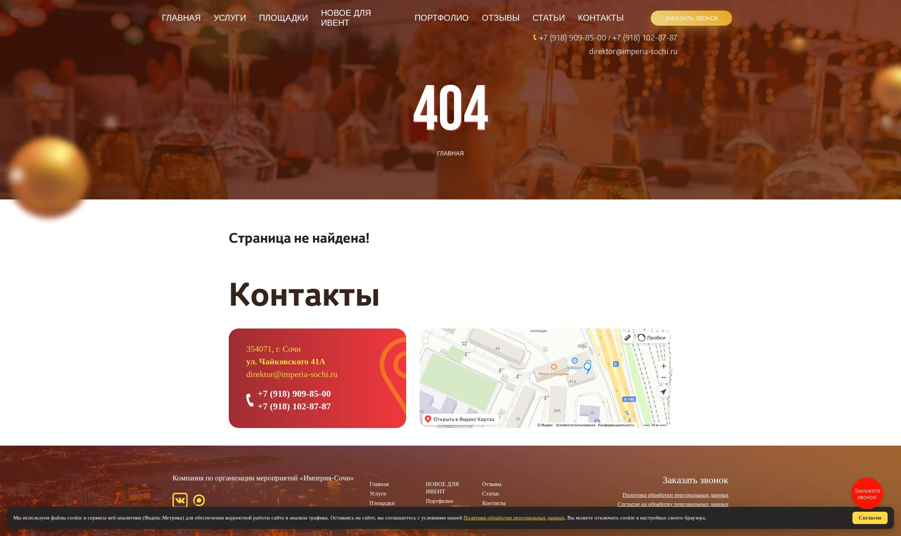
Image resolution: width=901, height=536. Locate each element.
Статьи (549, 18)
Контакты (601, 18)
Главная (181, 18)
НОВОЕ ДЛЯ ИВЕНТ (346, 17)
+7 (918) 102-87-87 (645, 37)
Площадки (283, 18)
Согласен (870, 518)
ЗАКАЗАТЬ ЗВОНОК (691, 18)
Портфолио (442, 18)
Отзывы (500, 18)
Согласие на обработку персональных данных (673, 504)
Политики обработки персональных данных (514, 518)
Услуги (230, 18)
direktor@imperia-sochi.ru (633, 51)
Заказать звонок (696, 479)
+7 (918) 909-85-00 (573, 37)
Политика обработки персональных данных (676, 495)
